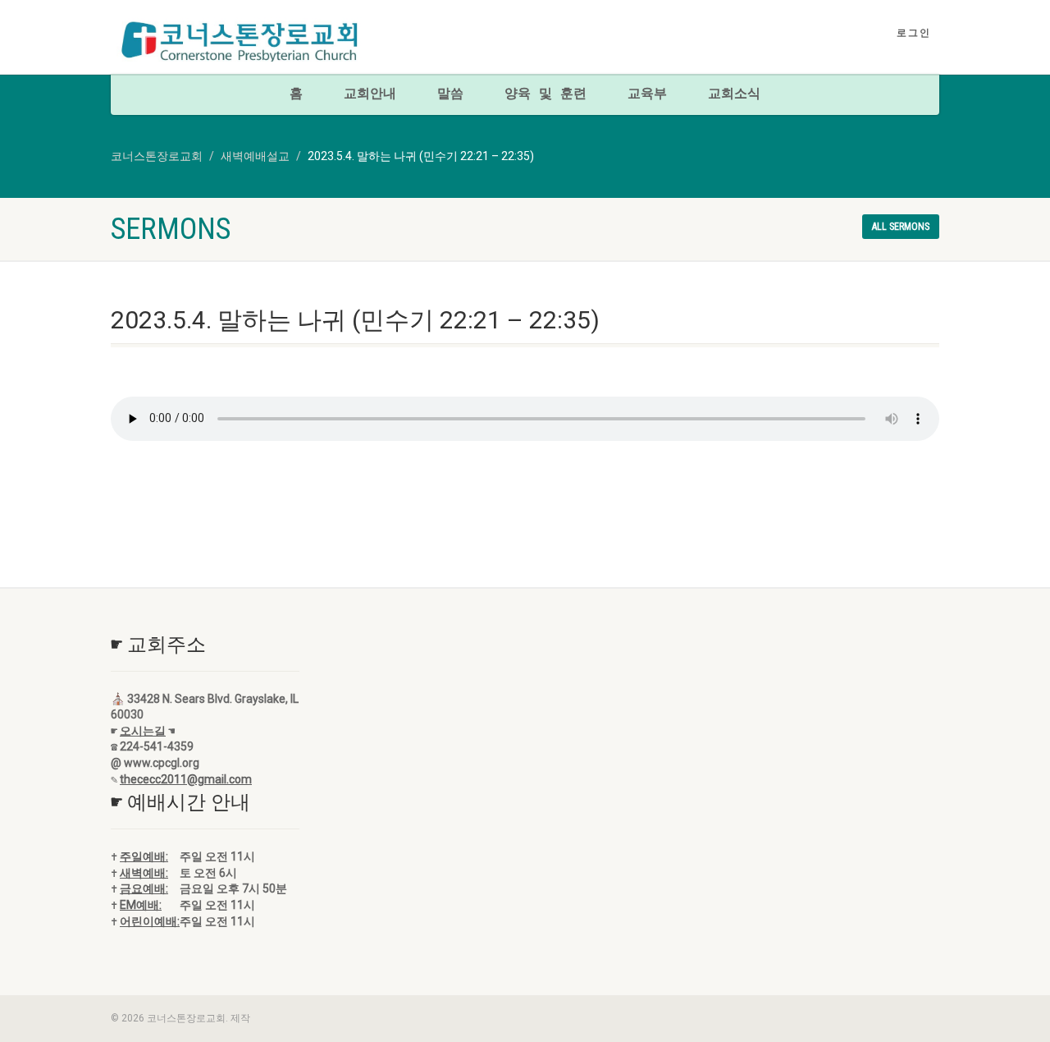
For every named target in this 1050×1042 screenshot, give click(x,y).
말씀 (450, 94)
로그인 (914, 33)
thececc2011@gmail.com (186, 779)
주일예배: (144, 856)
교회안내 (370, 94)
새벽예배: (144, 872)
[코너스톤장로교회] (241, 41)
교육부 (647, 94)
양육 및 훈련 (545, 94)
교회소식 (734, 94)
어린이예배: (150, 921)
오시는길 (143, 730)
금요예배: (144, 888)
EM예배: (141, 904)
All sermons (900, 226)
